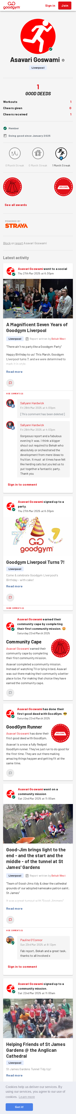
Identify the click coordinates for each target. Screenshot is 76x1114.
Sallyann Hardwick (32, 403)
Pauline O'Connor (31, 940)
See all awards (16, 205)
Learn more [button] (27, 1097)
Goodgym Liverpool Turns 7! (35, 562)
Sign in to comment (22, 484)
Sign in (50, 5)
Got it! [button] (19, 1107)
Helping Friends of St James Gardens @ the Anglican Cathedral (35, 1050)
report (19, 243)
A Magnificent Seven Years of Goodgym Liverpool (37, 327)
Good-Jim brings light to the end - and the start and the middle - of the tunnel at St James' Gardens (36, 858)
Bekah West (58, 338)
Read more (14, 371)
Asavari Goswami (30, 268)
